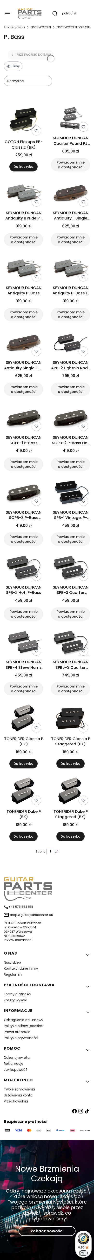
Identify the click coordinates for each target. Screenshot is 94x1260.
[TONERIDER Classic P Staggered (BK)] (70, 718)
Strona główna (14, 27)
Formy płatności (17, 994)
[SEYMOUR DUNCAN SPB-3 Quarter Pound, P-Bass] (70, 568)
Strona (41, 851)
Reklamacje (13, 1063)
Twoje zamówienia (19, 1089)
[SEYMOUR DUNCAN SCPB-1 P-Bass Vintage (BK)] (23, 418)
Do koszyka (23, 166)
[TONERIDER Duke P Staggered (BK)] (70, 791)
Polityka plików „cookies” (24, 1025)
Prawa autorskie (17, 1031)
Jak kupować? (15, 1069)
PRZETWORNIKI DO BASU (73, 27)
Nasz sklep (12, 962)
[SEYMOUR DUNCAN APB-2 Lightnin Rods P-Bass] (70, 343)
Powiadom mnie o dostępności (71, 165)
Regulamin (13, 974)
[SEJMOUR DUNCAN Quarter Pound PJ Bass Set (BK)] (70, 119)
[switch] (83, 1253)
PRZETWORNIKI (41, 27)
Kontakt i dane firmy (21, 968)
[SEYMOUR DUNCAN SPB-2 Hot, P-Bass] (23, 568)
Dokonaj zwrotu (17, 1057)
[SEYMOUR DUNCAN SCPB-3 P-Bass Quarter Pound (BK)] (23, 493)
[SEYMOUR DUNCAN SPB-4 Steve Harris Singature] (23, 643)
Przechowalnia (16, 1101)
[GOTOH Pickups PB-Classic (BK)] (23, 120)
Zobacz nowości (47, 1231)
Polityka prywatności (21, 1037)
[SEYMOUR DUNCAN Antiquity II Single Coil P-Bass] (70, 193)
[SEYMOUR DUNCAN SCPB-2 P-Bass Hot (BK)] (70, 418)
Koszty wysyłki (15, 1000)
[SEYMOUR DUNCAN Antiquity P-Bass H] (70, 268)
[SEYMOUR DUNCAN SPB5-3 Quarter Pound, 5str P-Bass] (70, 643)
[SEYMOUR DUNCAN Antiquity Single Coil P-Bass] (23, 343)
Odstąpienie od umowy (23, 1019)
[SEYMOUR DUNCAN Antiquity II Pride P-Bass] (23, 193)
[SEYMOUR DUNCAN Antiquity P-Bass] (23, 268)
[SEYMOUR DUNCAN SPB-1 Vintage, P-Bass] (70, 493)
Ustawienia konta (18, 1095)
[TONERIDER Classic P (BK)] (23, 718)
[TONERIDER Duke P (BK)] (23, 791)
